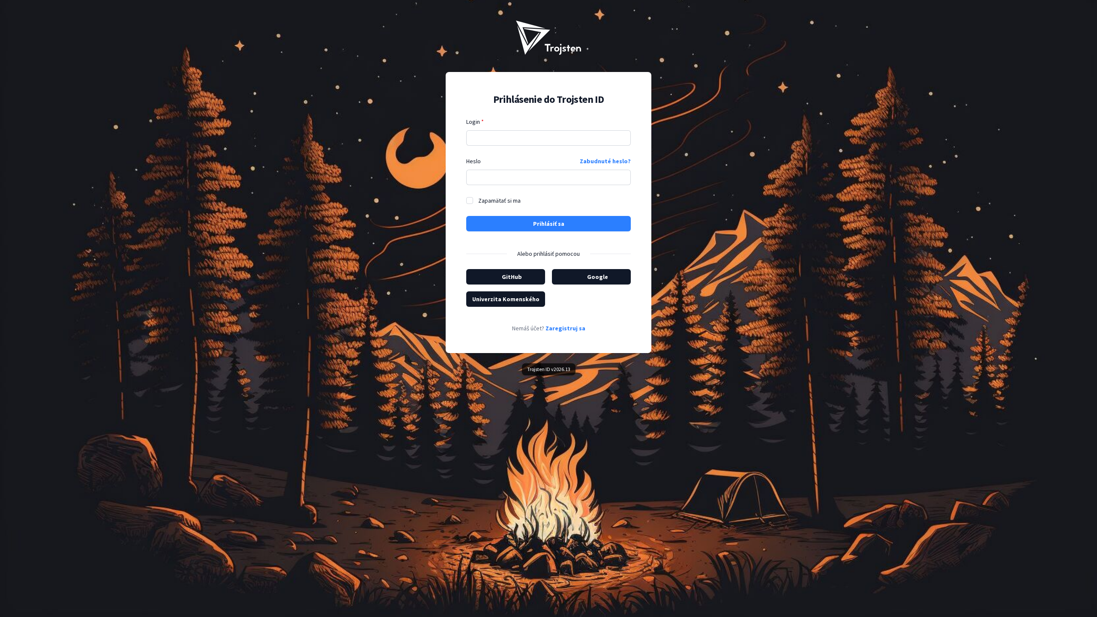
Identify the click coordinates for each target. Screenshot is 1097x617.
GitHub (512, 277)
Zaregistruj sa (565, 328)
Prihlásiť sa (548, 224)
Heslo (473, 161)
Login (475, 122)
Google (597, 277)
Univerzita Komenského (506, 299)
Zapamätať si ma (499, 200)
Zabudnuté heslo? (605, 161)
